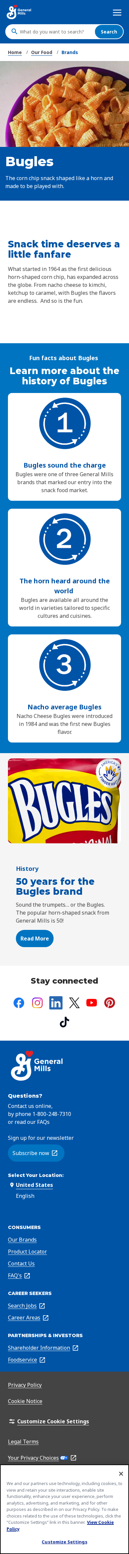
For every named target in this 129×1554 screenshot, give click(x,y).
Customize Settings (64, 1542)
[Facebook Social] (19, 1003)
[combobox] (56, 31)
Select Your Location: (36, 1175)
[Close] (121, 1473)
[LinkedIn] (56, 1003)
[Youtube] (91, 1003)
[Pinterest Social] (109, 1002)
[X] (74, 1003)
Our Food (41, 52)
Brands (70, 52)
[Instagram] (37, 1003)
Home (15, 52)
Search (109, 32)
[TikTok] (64, 1022)
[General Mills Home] (19, 12)
